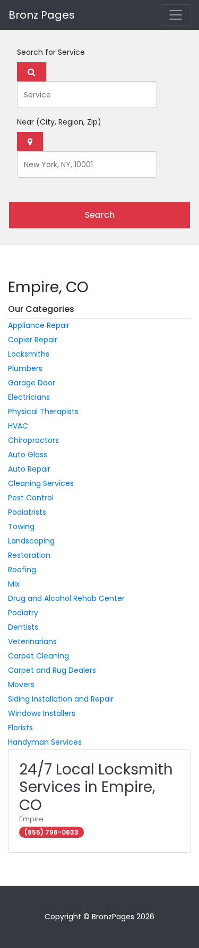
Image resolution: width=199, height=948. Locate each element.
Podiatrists (27, 512)
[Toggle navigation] (176, 15)
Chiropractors (33, 440)
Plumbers (25, 368)
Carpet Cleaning (38, 655)
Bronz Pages (41, 14)
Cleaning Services (41, 483)
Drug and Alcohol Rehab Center (66, 598)
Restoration (29, 555)
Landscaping (31, 540)
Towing (21, 526)
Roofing (22, 569)
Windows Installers (41, 713)
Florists (20, 727)
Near (59, 122)
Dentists (23, 627)
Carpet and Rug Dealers (52, 670)
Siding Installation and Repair (61, 699)
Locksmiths (28, 354)
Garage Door (31, 382)
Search (100, 215)
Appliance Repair (39, 325)
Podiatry (23, 612)
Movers (21, 684)
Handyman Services (45, 742)
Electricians (29, 397)
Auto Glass (27, 454)
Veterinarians (32, 641)
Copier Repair (32, 339)
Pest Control (31, 497)
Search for (51, 52)
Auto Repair (29, 469)
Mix (14, 584)
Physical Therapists (43, 411)
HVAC (18, 426)
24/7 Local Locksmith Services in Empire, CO (96, 787)
